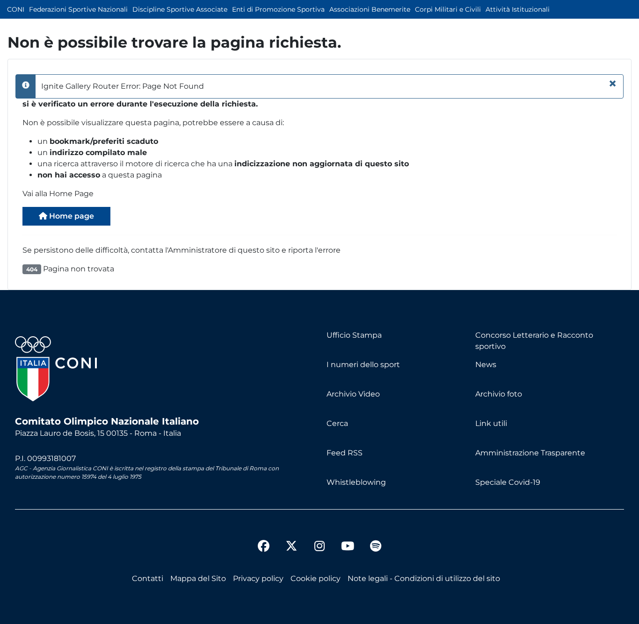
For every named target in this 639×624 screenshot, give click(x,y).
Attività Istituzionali (518, 9)
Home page (70, 216)
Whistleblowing (356, 482)
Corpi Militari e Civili (448, 9)
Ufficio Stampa (354, 335)
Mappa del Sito (198, 578)
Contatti (147, 578)
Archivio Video (353, 394)
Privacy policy (258, 578)
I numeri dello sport (363, 364)
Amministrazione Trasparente (530, 452)
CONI (15, 9)
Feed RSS (345, 452)
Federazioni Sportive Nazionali (78, 9)
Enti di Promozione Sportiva (278, 9)
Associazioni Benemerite (369, 9)
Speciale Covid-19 (507, 482)
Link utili (491, 423)
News (485, 364)
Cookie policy (315, 578)
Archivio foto (498, 394)
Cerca (337, 423)
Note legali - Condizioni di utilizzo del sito (424, 578)
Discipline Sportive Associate (179, 9)
